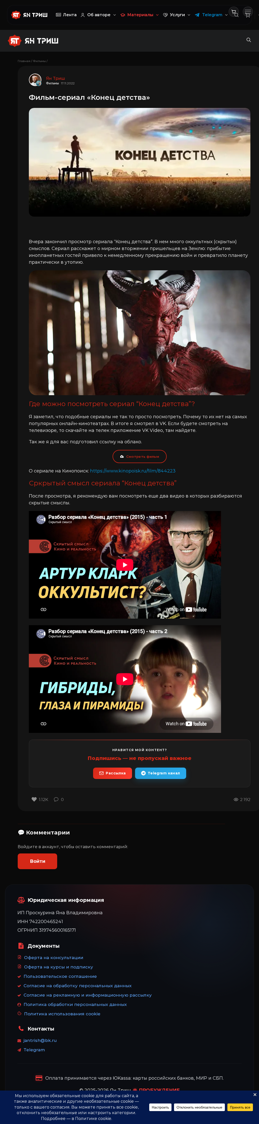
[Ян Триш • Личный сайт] (31, 15)
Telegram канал (164, 773)
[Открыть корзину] (234, 12)
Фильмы (39, 61)
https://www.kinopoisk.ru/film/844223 (133, 471)
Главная (24, 61)
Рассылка (116, 773)
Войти (37, 861)
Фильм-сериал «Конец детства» (89, 97)
